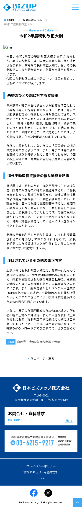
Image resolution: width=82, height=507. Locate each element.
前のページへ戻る (42, 358)
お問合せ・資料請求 (40, 416)
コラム (41, 478)
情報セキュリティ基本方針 (41, 472)
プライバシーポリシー (41, 466)
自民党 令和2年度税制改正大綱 (38, 342)
